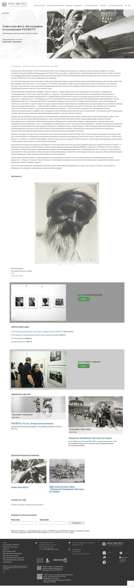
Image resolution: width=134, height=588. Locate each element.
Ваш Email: (44, 520)
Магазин (69, 5)
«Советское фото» (18, 342)
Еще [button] (83, 299)
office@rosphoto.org (51, 549)
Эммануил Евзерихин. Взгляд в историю (90, 438)
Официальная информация (12, 553)
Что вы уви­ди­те (16, 66)
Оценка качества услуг (11, 555)
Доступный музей (9, 551)
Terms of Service (64, 532)
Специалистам (91, 5)
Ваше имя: (15, 520)
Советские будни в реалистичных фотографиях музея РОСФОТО (37, 332)
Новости (6, 549)
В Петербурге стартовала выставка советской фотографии (35, 335)
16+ (4, 571)
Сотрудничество (116, 5)
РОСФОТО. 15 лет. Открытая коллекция (32, 423)
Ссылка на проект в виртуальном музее (27, 505)
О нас (5, 543)
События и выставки (55, 5)
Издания (78, 5)
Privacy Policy (50, 532)
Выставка (5, 13)
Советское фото (19, 487)
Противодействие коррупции (13, 558)
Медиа (103, 5)
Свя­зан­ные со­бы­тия (29, 66)
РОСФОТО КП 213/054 (17, 276)
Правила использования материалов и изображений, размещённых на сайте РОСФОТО (15, 567)
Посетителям (39, 5)
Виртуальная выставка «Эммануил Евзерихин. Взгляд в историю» (66, 489)
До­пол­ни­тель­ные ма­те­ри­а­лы (48, 66)
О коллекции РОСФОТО (11, 545)
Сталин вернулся (18, 338)
